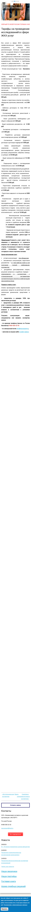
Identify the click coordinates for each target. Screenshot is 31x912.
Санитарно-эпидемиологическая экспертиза (24, 796)
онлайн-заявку (24, 332)
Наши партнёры (9, 876)
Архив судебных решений (13, 886)
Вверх (17, 794)
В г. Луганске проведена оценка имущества (15, 847)
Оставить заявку (15, 805)
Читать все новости (7, 866)
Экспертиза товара (12, 7)
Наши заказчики (9, 871)
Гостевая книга (8, 881)
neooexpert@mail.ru (7, 828)
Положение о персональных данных (15, 905)
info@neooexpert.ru (22, 328)
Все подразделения (15, 834)
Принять (4, 909)
